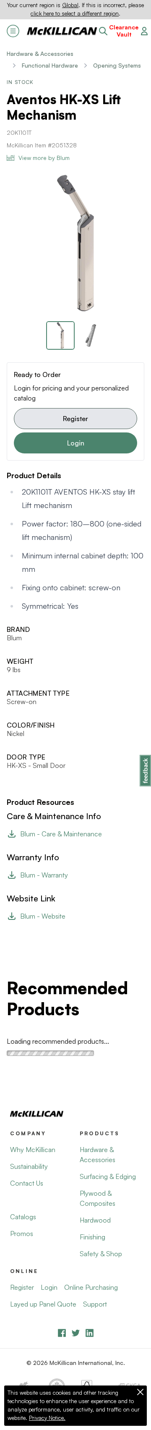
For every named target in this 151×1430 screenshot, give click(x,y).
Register (75, 418)
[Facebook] (62, 1333)
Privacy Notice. (47, 1417)
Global (70, 5)
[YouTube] (75, 1333)
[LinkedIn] (89, 1333)
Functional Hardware (50, 65)
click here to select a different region (75, 13)
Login (75, 443)
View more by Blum (44, 157)
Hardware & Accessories (40, 53)
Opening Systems (117, 65)
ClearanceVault (123, 31)
